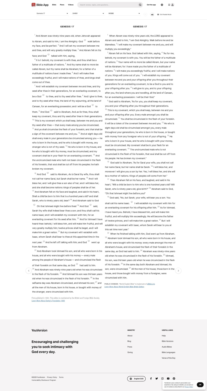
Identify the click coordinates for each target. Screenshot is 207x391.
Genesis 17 (41, 13)
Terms (61, 377)
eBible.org (151, 284)
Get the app (151, 5)
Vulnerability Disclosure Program (44, 380)
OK (200, 385)
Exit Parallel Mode (165, 14)
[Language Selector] (162, 4)
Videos (70, 5)
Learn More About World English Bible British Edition (124, 286)
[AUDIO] (145, 14)
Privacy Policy (52, 377)
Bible (54, 5)
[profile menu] (170, 4)
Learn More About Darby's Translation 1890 (48, 300)
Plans (62, 5)
